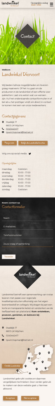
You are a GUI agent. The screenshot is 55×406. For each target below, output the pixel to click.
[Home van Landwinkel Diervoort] (10, 4)
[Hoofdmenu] (51, 4)
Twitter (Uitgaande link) (30, 153)
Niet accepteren (30, 398)
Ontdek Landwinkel (12, 365)
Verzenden (8, 256)
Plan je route (9, 142)
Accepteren (10, 398)
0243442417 (12, 129)
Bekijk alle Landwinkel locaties (33, 142)
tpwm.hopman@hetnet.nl (19, 132)
